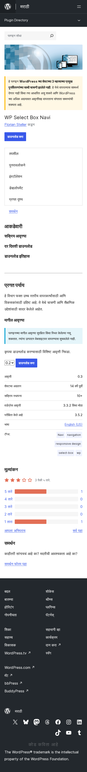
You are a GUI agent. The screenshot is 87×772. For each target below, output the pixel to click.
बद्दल (7, 591)
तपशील (14, 153)
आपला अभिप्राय (14, 530)
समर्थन (13, 211)
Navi (61, 434)
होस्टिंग (9, 607)
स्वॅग (48, 653)
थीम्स (49, 599)
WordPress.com (19, 667)
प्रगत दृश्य (16, 199)
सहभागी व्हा (53, 629)
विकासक (10, 645)
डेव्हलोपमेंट (16, 188)
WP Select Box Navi (27, 117)
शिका (7, 629)
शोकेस (50, 591)
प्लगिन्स (50, 607)
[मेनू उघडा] (80, 6)
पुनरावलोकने (17, 165)
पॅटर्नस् (50, 615)
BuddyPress (16, 691)
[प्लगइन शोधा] (51, 35)
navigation (74, 434)
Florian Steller (15, 124)
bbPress (13, 683)
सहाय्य (8, 637)
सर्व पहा (78, 530)
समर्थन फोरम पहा (15, 564)
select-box (66, 452)
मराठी (18, 711)
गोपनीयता (10, 615)
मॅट (8, 675)
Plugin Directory (16, 20)
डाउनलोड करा (15, 136)
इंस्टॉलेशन (15, 176)
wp (79, 452)
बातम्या (8, 599)
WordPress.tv (17, 653)
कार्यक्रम (51, 637)
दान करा (53, 645)
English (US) (74, 424)
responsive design (68, 443)
